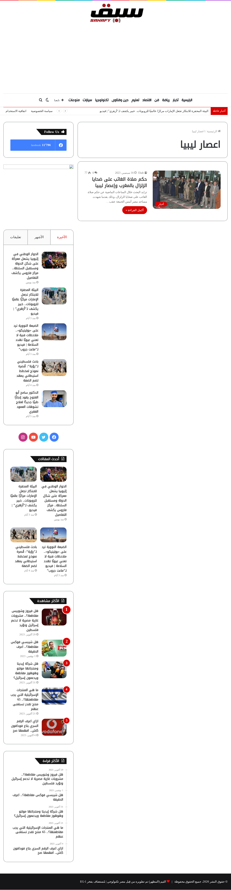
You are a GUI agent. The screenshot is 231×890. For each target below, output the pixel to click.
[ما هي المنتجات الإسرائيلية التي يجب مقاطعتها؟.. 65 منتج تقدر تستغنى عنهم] (54, 696)
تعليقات (15, 237)
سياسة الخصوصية (42, 111)
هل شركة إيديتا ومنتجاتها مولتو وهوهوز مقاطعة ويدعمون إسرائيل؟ (26, 671)
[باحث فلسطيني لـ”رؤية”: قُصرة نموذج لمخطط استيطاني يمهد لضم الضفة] (54, 367)
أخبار (175, 100)
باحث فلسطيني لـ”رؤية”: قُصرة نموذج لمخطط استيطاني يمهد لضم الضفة (27, 370)
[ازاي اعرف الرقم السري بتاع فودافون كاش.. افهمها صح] (54, 727)
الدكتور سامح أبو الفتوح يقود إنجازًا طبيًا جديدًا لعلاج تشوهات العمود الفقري (26, 402)
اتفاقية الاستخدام (16, 111)
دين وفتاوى (120, 100)
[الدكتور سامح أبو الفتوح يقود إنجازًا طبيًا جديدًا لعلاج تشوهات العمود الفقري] (54, 398)
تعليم (135, 100)
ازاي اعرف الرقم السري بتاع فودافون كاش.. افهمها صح (24, 726)
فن (157, 100)
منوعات (74, 100)
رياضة (166, 100)
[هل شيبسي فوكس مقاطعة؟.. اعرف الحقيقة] (54, 648)
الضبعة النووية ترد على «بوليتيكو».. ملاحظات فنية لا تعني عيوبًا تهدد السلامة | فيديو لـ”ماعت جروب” (26, 337)
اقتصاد (146, 100)
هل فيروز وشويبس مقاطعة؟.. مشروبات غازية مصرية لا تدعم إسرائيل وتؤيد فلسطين (24, 620)
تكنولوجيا (102, 100)
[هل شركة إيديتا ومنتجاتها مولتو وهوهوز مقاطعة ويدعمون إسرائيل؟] (54, 669)
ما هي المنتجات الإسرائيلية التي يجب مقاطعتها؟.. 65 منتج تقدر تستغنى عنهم (24, 699)
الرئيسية (187, 100)
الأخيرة (62, 237)
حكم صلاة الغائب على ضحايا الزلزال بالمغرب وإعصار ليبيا (119, 182)
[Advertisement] (115, 57)
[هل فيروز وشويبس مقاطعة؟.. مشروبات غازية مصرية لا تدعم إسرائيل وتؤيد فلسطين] (54, 617)
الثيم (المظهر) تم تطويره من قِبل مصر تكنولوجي (136, 881)
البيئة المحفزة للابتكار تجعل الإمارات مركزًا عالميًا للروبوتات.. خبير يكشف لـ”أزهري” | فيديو (154, 111)
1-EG (83, 881)
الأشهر (39, 237)
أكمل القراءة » (135, 210)
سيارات (87, 100)
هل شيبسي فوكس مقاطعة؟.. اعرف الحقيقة (24, 647)
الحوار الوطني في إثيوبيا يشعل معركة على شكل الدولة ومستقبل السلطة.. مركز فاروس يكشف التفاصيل (25, 266)
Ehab (141, 172)
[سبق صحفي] (116, 13)
